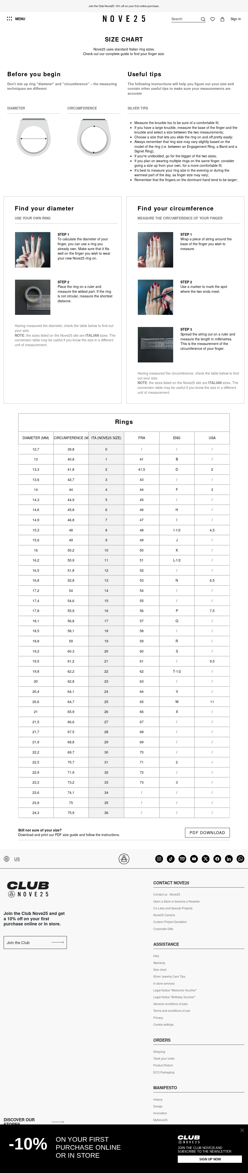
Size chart (159, 970)
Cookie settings (163, 1024)
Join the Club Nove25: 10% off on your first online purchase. (124, 6)
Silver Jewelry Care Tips (169, 976)
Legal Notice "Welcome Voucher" (175, 990)
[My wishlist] (212, 19)
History (158, 1099)
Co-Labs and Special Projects (173, 908)
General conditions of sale (170, 1004)
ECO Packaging (163, 1072)
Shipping (159, 1052)
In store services (164, 983)
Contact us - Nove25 (166, 894)
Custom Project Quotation (170, 922)
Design (158, 1106)
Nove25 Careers (164, 915)
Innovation (160, 1113)
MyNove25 (160, 1120)
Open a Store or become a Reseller (176, 901)
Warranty (159, 963)
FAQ (156, 956)
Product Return (163, 1065)
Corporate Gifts (163, 929)
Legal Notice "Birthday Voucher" (174, 997)
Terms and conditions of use (171, 1011)
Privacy (158, 1018)
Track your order (164, 1058)
